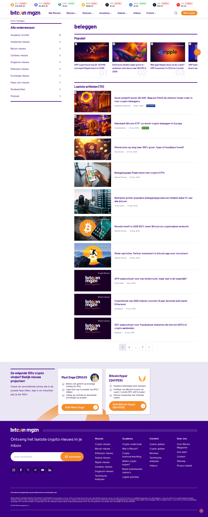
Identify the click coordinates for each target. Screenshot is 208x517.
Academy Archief (20, 35)
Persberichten (18, 89)
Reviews (154, 453)
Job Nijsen (118, 309)
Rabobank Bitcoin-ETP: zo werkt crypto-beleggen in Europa (148, 123)
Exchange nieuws (20, 75)
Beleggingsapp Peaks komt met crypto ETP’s (139, 172)
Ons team (182, 452)
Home (13, 21)
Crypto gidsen (157, 448)
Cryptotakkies (120, 128)
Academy (104, 13)
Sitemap (181, 461)
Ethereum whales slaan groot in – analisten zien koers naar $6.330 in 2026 (129, 68)
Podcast (15, 96)
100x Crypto (189, 13)
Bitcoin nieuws (18, 48)
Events (150, 13)
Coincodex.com (51, 492)
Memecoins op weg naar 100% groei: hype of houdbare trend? (149, 147)
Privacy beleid (184, 465)
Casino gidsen (157, 444)
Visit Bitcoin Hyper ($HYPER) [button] (123, 406)
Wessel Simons (120, 177)
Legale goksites (130, 476)
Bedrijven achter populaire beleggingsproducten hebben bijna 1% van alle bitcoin (153, 199)
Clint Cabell (119, 283)
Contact (181, 456)
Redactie (118, 333)
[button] (176, 13)
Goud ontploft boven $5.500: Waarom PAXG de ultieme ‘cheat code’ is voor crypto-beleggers (153, 99)
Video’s (153, 465)
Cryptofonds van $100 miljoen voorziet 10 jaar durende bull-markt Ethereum (150, 302)
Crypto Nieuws (102, 45)
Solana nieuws (102, 457)
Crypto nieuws (102, 444)
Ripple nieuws (102, 462)
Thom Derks (119, 206)
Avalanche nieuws (20, 41)
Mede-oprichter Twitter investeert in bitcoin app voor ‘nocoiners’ (151, 253)
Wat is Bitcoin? (130, 448)
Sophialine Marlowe (122, 106)
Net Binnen (55, 13)
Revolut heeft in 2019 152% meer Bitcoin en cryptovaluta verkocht (151, 226)
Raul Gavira (119, 152)
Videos (137, 13)
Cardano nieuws (19, 55)
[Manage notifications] (201, 511)
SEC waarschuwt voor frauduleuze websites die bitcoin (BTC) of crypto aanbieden (150, 326)
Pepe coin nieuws (20, 82)
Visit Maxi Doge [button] (74, 407)
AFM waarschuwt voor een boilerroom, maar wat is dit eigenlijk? (150, 278)
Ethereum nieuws (20, 69)
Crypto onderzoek (132, 444)
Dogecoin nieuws (20, 62)
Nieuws (99, 438)
